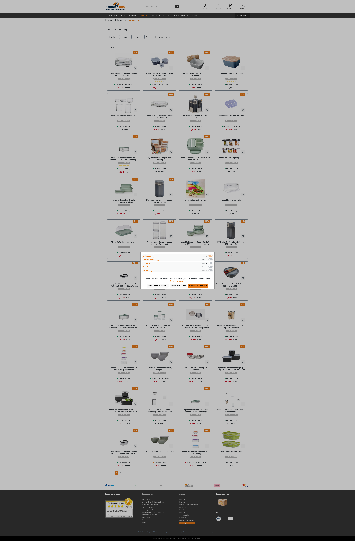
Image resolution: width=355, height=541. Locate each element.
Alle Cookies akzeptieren (198, 286)
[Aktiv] (210, 256)
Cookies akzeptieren (178, 286)
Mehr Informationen (177, 281)
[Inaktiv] (210, 259)
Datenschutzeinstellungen (158, 286)
